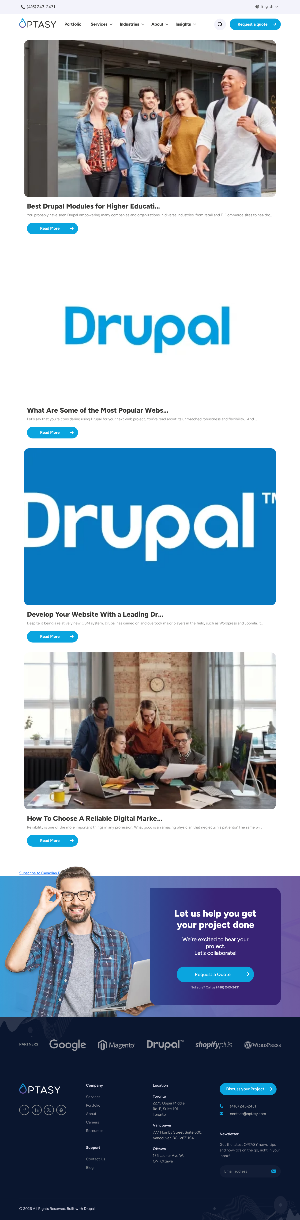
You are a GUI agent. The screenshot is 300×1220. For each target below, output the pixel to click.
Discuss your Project (245, 1089)
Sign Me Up (274, 1171)
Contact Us (95, 1159)
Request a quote (252, 24)
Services (99, 24)
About (157, 24)
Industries (129, 24)
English (266, 6)
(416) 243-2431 (41, 6)
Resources (94, 1130)
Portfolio (72, 24)
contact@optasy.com (248, 1114)
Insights (183, 24)
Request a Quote (213, 974)
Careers (92, 1122)
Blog (90, 1167)
